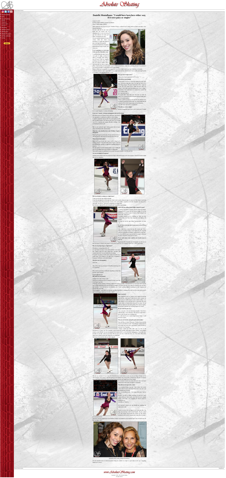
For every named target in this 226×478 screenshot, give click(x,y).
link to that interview (103, 33)
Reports (3, 25)
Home (15, 10)
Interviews (4, 22)
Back (222, 468)
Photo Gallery (5, 23)
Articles (3, 20)
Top (219, 468)
